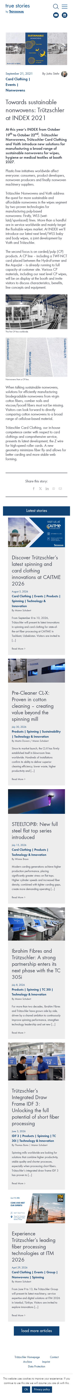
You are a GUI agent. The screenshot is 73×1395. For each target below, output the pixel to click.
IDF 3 (15, 1136)
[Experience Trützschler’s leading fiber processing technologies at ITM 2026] (36, 1208)
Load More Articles (36, 1331)
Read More (17, 648)
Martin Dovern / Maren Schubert (31, 741)
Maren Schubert (23, 610)
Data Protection (36, 1366)
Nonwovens (15, 90)
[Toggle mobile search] (56, 6)
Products (52, 596)
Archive (27, 1361)
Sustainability (51, 731)
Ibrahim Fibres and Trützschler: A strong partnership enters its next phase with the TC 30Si (36, 964)
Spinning (18, 601)
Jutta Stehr (52, 73)
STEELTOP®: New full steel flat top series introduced (35, 831)
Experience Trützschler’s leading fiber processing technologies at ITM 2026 (33, 1247)
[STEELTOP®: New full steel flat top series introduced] (36, 801)
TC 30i (46, 989)
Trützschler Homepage (27, 1357)
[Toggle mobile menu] (64, 6)
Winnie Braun (21, 859)
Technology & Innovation (31, 736)
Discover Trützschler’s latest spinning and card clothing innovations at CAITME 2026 (36, 571)
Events (11, 85)
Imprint (46, 1361)
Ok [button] (26, 1389)
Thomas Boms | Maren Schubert (31, 1145)
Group (50, 1272)
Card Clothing (17, 79)
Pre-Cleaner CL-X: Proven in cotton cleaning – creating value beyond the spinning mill (33, 706)
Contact (54, 1357)
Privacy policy (42, 1389)
